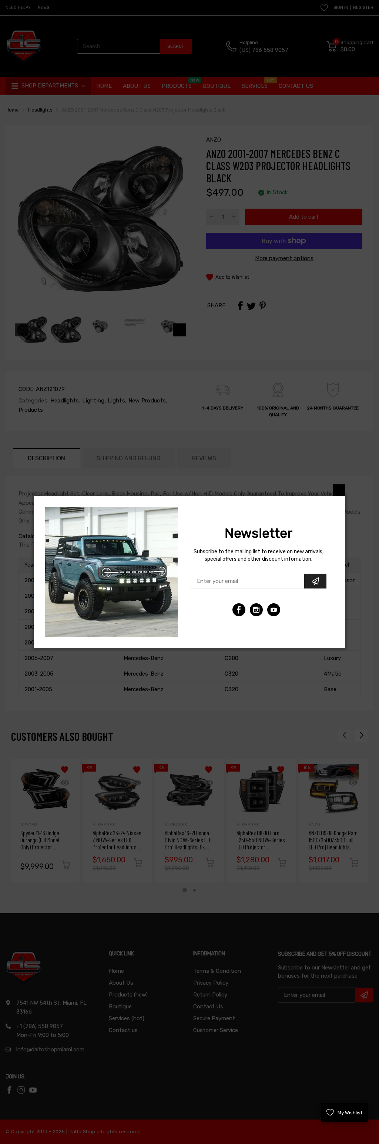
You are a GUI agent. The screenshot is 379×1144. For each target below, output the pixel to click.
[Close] (339, 490)
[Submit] (315, 581)
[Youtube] (256, 609)
